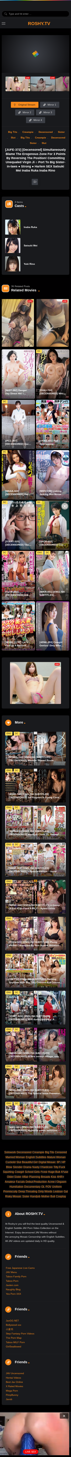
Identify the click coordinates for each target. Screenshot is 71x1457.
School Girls (32, 1171)
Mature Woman (56, 1157)
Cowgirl (19, 1171)
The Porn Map (14, 1337)
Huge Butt (54, 1171)
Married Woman (15, 1157)
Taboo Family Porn (16, 1276)
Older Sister (14, 1176)
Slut (13, 137)
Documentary (32, 1186)
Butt (52, 1196)
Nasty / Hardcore (42, 1167)
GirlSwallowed (13, 1346)
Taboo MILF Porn (15, 1342)
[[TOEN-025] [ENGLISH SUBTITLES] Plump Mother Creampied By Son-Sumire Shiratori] (35, 933)
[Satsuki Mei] (12, 245)
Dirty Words (45, 1191)
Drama (27, 1167)
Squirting (8, 1171)
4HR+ (60, 1176)
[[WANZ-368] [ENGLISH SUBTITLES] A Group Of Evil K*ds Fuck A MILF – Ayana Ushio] (35, 896)
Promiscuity (10, 1191)
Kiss (53, 1176)
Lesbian (58, 1191)
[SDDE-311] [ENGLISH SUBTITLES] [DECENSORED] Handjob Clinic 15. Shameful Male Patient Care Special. (35, 834)
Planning (34, 1176)
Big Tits (12, 132)
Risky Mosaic (13, 1196)
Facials (20, 1181)
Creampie (27, 132)
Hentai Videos (13, 1377)
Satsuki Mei (30, 245)
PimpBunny (12, 1395)
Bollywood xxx (13, 1325)
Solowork (10, 1152)
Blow (9, 1167)
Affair (25, 1176)
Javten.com (12, 1285)
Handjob (35, 1196)
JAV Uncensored (15, 1373)
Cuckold (11, 1162)
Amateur (10, 1181)
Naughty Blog (13, 1289)
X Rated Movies (14, 1386)
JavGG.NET (12, 1320)
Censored (61, 1152)
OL (43, 1186)
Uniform (57, 1186)
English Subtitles (36, 1157)
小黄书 (9, 1329)
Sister (61, 132)
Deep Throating (27, 1191)
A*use (64, 1171)
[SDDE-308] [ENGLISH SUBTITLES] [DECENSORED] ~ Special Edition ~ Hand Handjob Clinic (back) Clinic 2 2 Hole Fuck (33, 871)
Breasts (45, 1176)
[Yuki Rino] (12, 263)
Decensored (46, 132)
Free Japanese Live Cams (20, 1268)
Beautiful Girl (30, 1162)
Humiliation (16, 1186)
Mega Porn (12, 1390)
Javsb (9, 1399)
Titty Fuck (59, 1167)
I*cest (43, 1171)
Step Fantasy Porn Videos (20, 1333)
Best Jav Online (14, 1382)
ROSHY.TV (39, 23)
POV (48, 1186)
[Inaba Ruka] (12, 227)
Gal (66, 1191)
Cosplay (61, 1196)
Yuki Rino (29, 264)
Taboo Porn (12, 1281)
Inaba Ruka (30, 227)
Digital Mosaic (47, 1162)
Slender (18, 1167)
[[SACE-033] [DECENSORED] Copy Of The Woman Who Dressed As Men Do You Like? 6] (52, 525)
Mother (45, 1196)
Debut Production (36, 1181)
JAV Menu (11, 1272)
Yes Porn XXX (13, 1293)
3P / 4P (61, 1162)
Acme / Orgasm (57, 1181)
